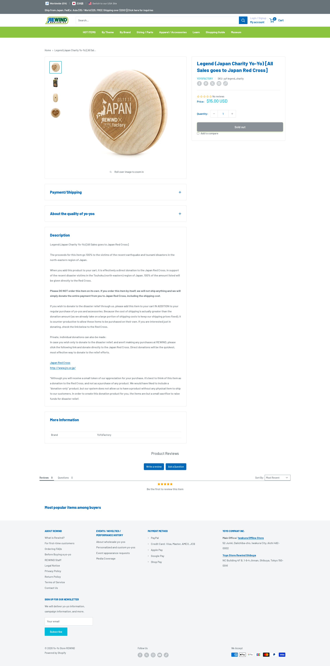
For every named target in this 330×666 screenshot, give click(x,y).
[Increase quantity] (232, 113)
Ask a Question (176, 466)
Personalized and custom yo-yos (115, 547)
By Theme (108, 32)
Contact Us (51, 587)
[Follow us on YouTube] (159, 655)
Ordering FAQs (53, 548)
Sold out (240, 127)
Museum (236, 32)
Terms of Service (55, 582)
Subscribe (56, 631)
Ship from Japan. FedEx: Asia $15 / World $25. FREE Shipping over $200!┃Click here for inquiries (99, 10)
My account (257, 22)
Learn (196, 32)
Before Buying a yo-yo (58, 554)
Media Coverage (106, 558)
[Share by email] (219, 83)
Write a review (154, 466)
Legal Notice (52, 565)
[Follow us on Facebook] (140, 655)
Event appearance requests (113, 553)
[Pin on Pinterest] (206, 83)
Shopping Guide (215, 32)
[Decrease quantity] (214, 113)
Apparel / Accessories (173, 32)
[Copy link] (225, 83)
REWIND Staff (53, 560)
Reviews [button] (44, 477)
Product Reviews (165, 453)
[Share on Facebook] (199, 83)
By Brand (125, 32)
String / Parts (145, 32)
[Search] (243, 20)
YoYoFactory (205, 78)
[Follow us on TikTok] (166, 655)
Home (48, 50)
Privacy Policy (53, 571)
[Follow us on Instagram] (153, 655)
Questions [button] (63, 477)
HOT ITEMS (89, 32)
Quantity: (202, 113)
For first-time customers (59, 543)
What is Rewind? (55, 537)
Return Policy (53, 576)
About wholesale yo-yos (110, 541)
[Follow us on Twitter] (146, 655)
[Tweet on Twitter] (212, 83)
